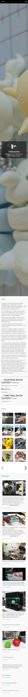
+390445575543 (4, 392)
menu (3, 1)
